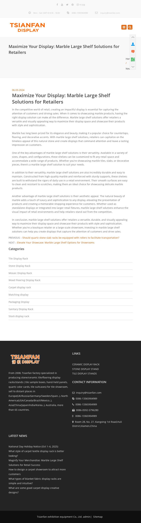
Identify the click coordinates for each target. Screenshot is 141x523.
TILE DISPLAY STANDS (84, 373)
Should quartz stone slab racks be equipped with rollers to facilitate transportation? (70, 237)
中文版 (82, 4)
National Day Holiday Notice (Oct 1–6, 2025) (33, 446)
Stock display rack (19, 316)
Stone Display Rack (19, 265)
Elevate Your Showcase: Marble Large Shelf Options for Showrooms (55, 242)
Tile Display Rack (18, 258)
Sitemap (97, 516)
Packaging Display (19, 302)
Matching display (18, 294)
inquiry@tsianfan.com (110, 13)
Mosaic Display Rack (20, 273)
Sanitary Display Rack (21, 309)
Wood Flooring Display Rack (24, 280)
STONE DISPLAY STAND (85, 369)
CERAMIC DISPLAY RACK (86, 364)
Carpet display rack (20, 287)
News (129, 68)
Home (129, 58)
